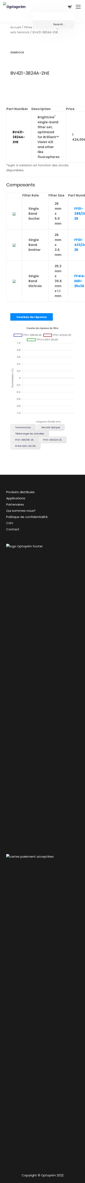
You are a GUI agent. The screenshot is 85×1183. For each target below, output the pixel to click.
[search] (53, 24)
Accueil (15, 27)
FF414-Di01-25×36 (25, 446)
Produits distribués (20, 492)
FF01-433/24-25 (52, 439)
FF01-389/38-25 (24, 439)
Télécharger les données (29, 433)
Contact (12, 529)
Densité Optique (50, 427)
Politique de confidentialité (27, 517)
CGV (9, 523)
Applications (15, 498)
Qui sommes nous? (20, 510)
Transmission (23, 427)
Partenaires (15, 504)
